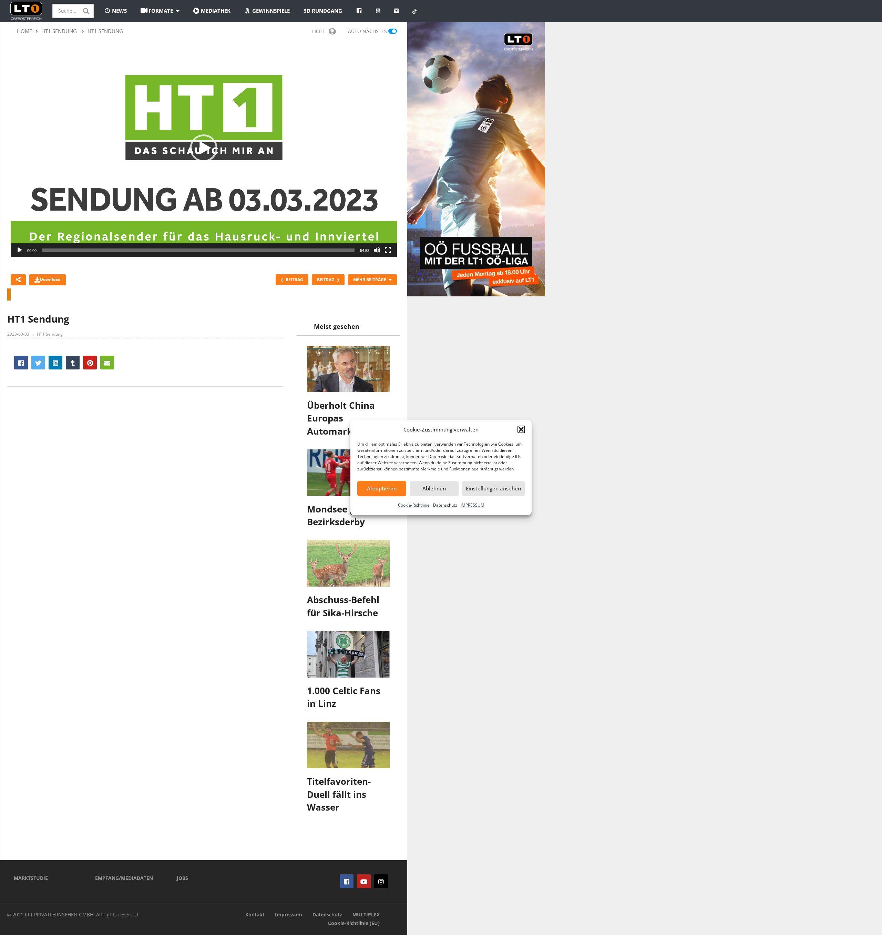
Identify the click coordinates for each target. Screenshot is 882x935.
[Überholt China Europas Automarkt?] (348, 369)
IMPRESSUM (472, 505)
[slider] (198, 250)
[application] (204, 148)
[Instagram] (381, 881)
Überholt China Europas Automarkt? (341, 418)
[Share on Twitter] (38, 362)
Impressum (288, 914)
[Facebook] (346, 881)
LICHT (318, 31)
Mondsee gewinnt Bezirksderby (346, 515)
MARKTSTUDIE (31, 878)
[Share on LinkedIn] (55, 362)
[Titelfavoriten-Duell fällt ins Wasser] (348, 745)
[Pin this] (90, 362)
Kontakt (255, 914)
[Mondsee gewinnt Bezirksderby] (348, 472)
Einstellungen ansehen (493, 488)
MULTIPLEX (366, 914)
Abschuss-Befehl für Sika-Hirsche (343, 606)
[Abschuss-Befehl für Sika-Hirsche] (348, 563)
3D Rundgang (323, 10)
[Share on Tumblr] (73, 362)
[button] (521, 429)
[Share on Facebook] (21, 362)
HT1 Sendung (50, 334)
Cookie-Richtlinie (414, 505)
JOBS (182, 878)
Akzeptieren (382, 488)
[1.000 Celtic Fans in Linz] (348, 654)
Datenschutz (445, 505)
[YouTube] (364, 881)
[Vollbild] (387, 250)
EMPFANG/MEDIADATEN (124, 878)
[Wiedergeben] (19, 250)
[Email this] (107, 362)
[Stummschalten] (376, 250)
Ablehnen (434, 488)
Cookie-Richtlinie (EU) (354, 923)
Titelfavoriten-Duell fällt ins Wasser (339, 794)
